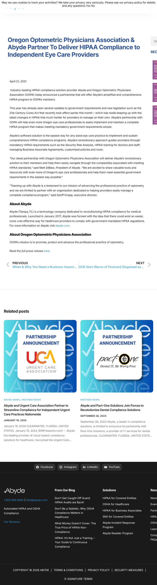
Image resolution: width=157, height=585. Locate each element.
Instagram (70, 467)
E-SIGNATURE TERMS (78, 579)
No (93, 5)
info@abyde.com (36, 500)
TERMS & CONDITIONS (68, 570)
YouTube (113, 467)
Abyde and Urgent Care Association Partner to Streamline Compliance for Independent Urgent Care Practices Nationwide (37, 410)
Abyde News (12, 399)
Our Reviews (12, 522)
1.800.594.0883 (14, 500)
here (46, 251)
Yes (88, 5)
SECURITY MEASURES (128, 570)
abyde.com (62, 225)
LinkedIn (92, 467)
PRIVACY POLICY (99, 570)
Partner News (31, 399)
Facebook (46, 467)
